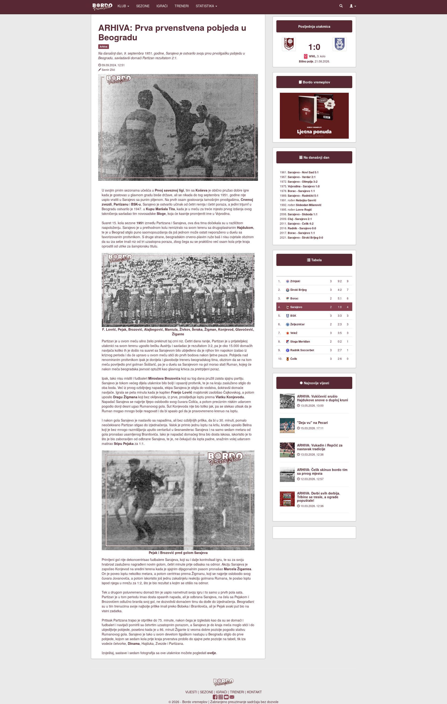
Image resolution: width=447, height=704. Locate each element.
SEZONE (142, 5)
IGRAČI (162, 5)
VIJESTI (191, 692)
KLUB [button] (122, 5)
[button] (353, 6)
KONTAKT (254, 692)
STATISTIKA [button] (205, 5)
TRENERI (182, 5)
